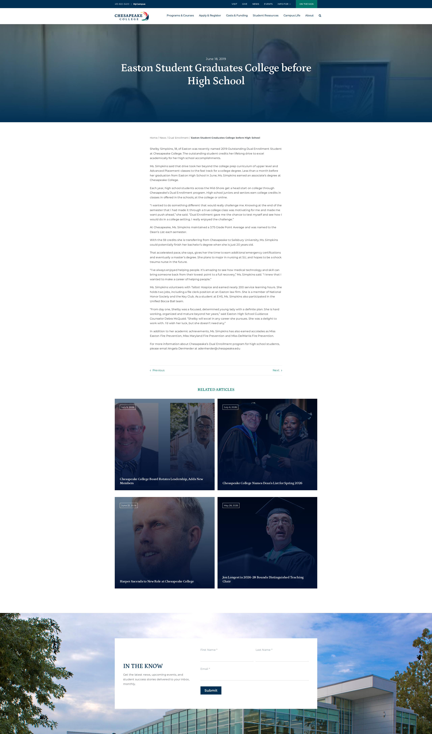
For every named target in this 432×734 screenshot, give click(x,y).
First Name (209, 649)
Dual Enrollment (178, 137)
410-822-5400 (122, 4)
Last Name (264, 649)
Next (276, 370)
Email (205, 669)
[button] (320, 16)
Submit (211, 690)
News (163, 137)
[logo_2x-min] (132, 13)
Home (153, 137)
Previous (159, 370)
